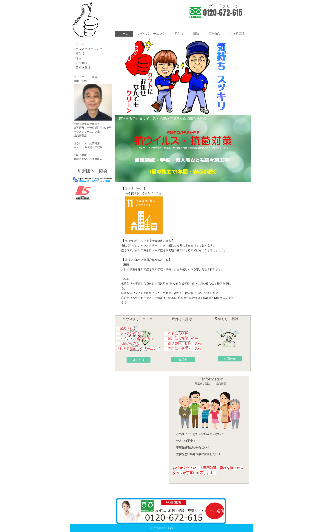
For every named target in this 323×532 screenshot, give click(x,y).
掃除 (78, 58)
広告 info (81, 62)
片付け (80, 53)
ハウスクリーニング (89, 48)
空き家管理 (83, 67)
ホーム (80, 44)
